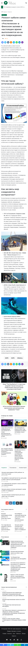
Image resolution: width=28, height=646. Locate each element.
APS (7, 358)
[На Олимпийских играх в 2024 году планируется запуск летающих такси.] (21, 422)
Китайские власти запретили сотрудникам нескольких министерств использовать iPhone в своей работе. (20, 454)
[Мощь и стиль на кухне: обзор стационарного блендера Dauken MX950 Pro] (5, 578)
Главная (4, 11)
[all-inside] (10, 3)
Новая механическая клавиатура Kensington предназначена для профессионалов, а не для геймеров (18, 544)
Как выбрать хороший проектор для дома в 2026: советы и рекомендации (20, 517)
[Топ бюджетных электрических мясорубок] (5, 558)
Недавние (4, 467)
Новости (10, 11)
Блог (14, 633)
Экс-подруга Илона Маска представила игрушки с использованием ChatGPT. (7, 451)
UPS (13, 358)
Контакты (9, 633)
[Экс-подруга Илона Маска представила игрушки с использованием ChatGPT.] (7, 443)
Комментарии (23, 467)
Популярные (13, 467)
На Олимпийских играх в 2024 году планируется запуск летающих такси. (20, 430)
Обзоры (24, 633)
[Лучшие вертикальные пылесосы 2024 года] (5, 553)
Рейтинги (18, 633)
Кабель (20, 358)
